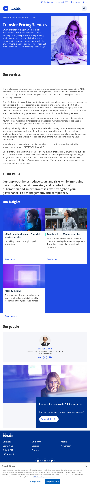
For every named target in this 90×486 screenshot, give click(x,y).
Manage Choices (35, 481)
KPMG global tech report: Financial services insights (22, 235)
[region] (45, 474)
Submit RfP (46, 419)
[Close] (86, 466)
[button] (40, 357)
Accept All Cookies (52, 481)
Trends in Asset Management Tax (63, 234)
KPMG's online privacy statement (44, 477)
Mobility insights (13, 290)
